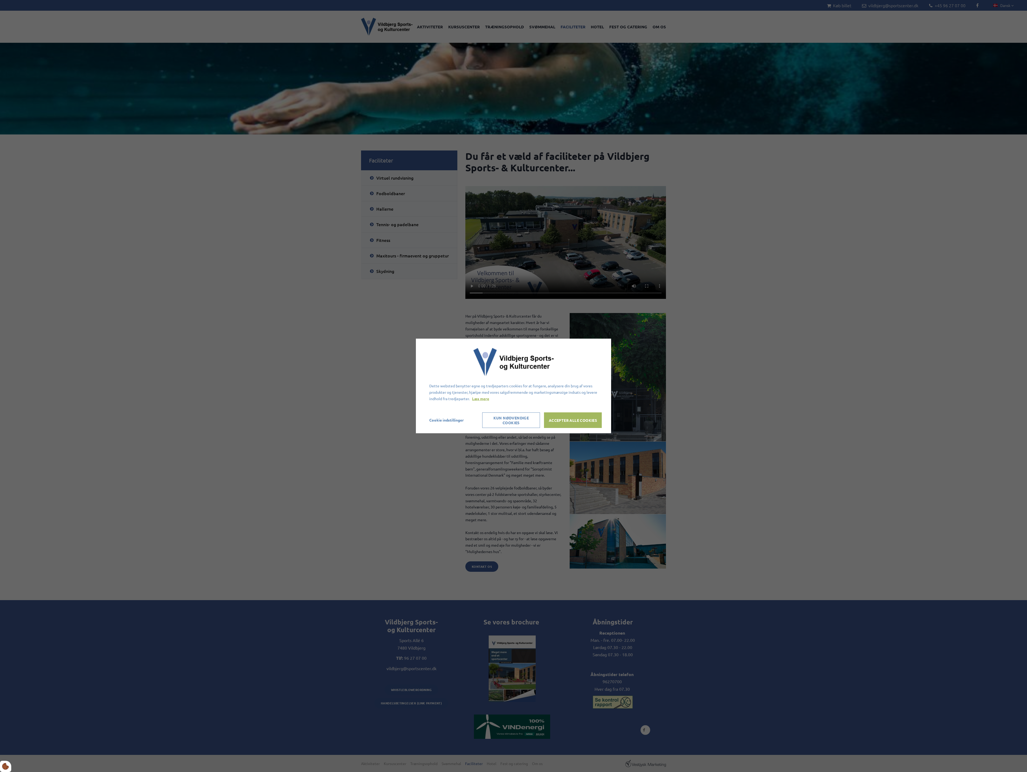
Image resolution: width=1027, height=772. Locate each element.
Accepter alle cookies (573, 420)
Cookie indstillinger (446, 420)
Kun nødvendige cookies (511, 420)
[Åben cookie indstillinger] (5, 766)
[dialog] (513, 386)
